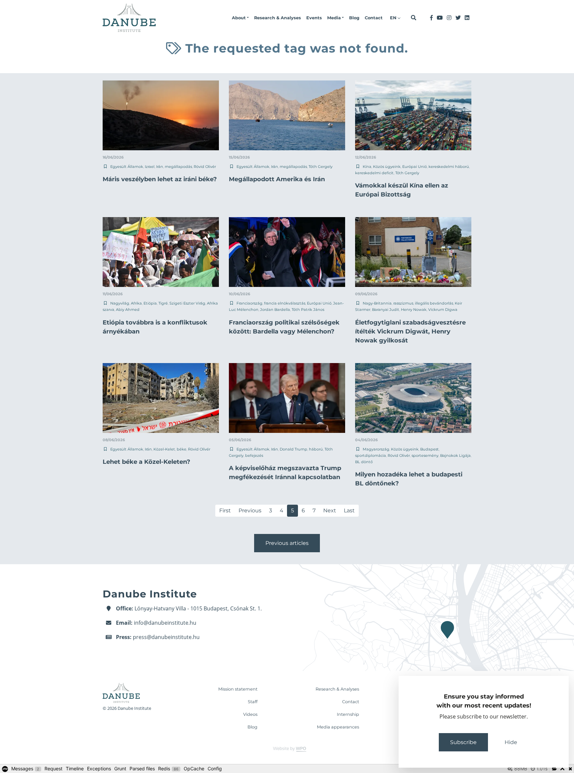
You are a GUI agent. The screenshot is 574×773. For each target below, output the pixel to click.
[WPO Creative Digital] (287, 748)
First (225, 510)
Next (329, 510)
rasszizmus (403, 303)
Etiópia (150, 303)
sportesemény (425, 455)
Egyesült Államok (126, 166)
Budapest (429, 449)
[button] (240, 18)
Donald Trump (293, 449)
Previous (250, 510)
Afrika (136, 303)
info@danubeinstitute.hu (165, 622)
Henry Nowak (414, 309)
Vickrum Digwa (442, 309)
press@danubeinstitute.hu (166, 637)
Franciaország (249, 303)
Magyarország (376, 449)
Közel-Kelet (164, 449)
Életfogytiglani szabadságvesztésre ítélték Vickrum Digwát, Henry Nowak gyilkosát (410, 331)
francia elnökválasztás (284, 303)
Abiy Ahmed (128, 309)
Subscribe (463, 742)
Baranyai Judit (385, 309)
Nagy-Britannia (377, 303)
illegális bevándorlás (434, 303)
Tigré (163, 303)
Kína (367, 166)
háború (316, 449)
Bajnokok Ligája (455, 455)
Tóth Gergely (321, 166)
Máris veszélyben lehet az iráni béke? (160, 179)
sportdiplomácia (370, 455)
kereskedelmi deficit (374, 173)
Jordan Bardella (275, 309)
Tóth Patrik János (308, 309)
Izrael (149, 166)
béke (181, 449)
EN (394, 17)
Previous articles (287, 543)
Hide (511, 742)
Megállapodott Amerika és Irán (277, 179)
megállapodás (178, 166)
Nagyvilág (119, 303)
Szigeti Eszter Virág (187, 303)
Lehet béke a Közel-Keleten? (146, 461)
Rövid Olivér (205, 166)
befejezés (254, 455)
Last (349, 510)
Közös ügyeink (387, 166)
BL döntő (364, 461)
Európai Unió (414, 166)
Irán (159, 166)
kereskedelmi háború (449, 166)
